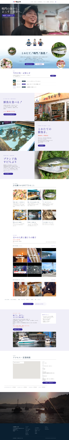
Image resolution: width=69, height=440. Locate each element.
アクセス (44, 1)
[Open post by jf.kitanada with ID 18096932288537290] (49, 270)
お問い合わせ (52, 1)
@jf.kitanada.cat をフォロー (40, 303)
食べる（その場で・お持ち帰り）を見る (10, 114)
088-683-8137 (44, 375)
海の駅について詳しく (17, 329)
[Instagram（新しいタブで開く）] (55, 1)
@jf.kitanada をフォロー (28, 303)
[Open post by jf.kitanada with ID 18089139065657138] (49, 255)
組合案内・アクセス (37, 430)
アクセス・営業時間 (39, 64)
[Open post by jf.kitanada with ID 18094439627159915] (20, 270)
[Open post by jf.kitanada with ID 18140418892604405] (34, 255)
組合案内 (48, 1)
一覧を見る (53, 75)
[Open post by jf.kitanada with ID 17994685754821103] (20, 255)
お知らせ (35, 1)
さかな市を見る (41, 145)
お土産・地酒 (27, 430)
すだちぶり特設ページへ (8, 173)
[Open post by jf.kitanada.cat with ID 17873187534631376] (49, 289)
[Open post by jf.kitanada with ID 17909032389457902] (34, 270)
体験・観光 (27, 433)
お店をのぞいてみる (29, 64)
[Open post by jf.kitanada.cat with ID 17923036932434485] (20, 289)
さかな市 (32, 1)
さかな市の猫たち (40, 1)
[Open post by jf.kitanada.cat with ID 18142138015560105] (34, 289)
